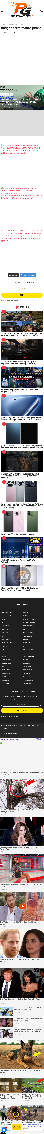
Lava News (26, 612)
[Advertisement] (22, 59)
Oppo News (27, 639)
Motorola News (29, 622)
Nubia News (27, 629)
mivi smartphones (29, 619)
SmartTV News (28, 660)
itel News (5, 683)
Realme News (28, 649)
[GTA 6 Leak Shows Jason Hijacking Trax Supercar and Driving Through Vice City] (22, 349)
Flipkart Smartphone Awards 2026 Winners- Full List (20, 561)
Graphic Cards (7, 663)
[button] (2, 11)
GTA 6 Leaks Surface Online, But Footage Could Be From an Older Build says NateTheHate (22, 334)
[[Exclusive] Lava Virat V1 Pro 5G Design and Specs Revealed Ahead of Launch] (22, 575)
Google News (6, 660)
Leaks (25, 616)
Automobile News (8, 632)
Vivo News (26, 673)
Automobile (6, 629)
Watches (26, 676)
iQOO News (5, 680)
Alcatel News (7, 616)
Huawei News (6, 673)
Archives (5, 622)
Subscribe (22, 711)
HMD (3, 666)
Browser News (7, 643)
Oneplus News (28, 632)
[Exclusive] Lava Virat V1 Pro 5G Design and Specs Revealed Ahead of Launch (20, 589)
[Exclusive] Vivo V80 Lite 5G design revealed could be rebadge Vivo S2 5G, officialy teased (21, 419)
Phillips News (28, 643)
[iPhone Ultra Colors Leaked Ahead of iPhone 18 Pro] (22, 251)
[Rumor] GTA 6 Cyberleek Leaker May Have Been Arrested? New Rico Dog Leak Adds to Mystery (20, 476)
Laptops (4, 687)
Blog (3, 636)
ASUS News (5, 626)
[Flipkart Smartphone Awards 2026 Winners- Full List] (22, 547)
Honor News (6, 670)
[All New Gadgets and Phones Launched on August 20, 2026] (22, 377)
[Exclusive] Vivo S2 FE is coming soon (17, 534)
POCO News (27, 646)
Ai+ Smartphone (7, 612)
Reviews (26, 653)
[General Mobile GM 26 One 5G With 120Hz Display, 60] (22, 208)
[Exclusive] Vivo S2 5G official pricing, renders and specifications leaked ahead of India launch (22, 447)
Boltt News (6, 639)
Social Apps (27, 663)
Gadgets (5, 653)
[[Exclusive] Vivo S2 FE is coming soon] (22, 521)
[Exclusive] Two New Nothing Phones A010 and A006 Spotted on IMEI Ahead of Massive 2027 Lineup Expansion (22, 506)
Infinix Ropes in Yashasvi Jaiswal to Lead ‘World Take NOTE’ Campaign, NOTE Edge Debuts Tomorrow (20, 102)
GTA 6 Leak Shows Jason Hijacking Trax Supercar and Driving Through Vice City (18, 363)
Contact (4, 728)
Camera (5, 646)
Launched (26, 609)
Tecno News (27, 670)
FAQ (3, 649)
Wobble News (28, 680)
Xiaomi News (27, 683)
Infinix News (6, 676)
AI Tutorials (6, 609)
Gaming (4, 656)
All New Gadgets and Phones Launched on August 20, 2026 (19, 391)
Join (22, 295)
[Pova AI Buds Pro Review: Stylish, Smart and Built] (22, 165)
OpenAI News (27, 636)
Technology (27, 666)
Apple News (6, 619)
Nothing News (28, 626)
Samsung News (28, 656)
